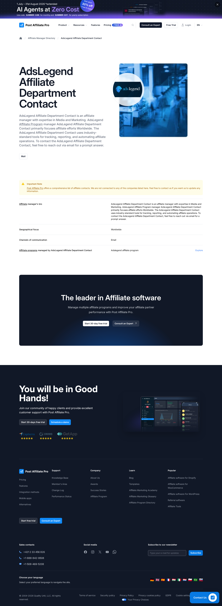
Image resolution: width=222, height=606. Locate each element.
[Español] (163, 580)
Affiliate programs (28, 250)
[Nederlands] (185, 580)
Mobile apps (25, 498)
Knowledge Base (60, 478)
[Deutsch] (152, 580)
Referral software (176, 500)
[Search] (134, 25)
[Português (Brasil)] (195, 580)
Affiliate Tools (174, 506)
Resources (78, 25)
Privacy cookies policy (149, 595)
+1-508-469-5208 (33, 564)
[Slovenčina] (201, 580)
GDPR (168, 595)
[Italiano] (179, 580)
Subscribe (195, 553)
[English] (157, 580)
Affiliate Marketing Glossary (142, 496)
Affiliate (23, 204)
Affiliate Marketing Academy (143, 490)
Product (62, 25)
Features (23, 486)
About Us (95, 478)
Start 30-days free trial (33, 422)
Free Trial (171, 25)
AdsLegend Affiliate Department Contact (81, 38)
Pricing (22, 479)
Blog (131, 478)
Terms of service (87, 595)
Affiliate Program (31, 124)
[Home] (20, 38)
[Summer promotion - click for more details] (111, 9)
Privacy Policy (127, 595)
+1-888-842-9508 (33, 558)
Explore (199, 250)
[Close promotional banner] (217, 4)
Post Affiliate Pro (35, 188)
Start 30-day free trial (96, 323)
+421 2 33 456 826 (34, 551)
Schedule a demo (60, 422)
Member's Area (59, 484)
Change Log (58, 490)
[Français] (168, 580)
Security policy (107, 595)
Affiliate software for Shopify (182, 478)
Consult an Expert (151, 25)
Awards (94, 484)
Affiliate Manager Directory (41, 38)
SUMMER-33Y (61, 15)
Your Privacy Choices (138, 599)
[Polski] (190, 580)
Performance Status (61, 496)
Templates (134, 484)
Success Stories (98, 490)
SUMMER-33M (32, 15)
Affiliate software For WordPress (183, 494)
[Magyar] (174, 580)
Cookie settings (183, 595)
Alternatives (25, 504)
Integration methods (29, 492)
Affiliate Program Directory (142, 502)
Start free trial (28, 520)
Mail (23, 156)
